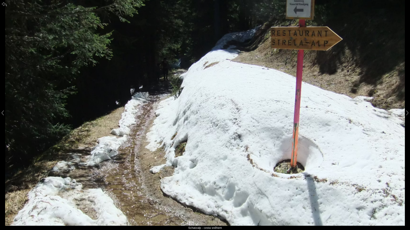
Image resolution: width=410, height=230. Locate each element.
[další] (407, 113)
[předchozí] (2, 113)
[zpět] (4, 4)
